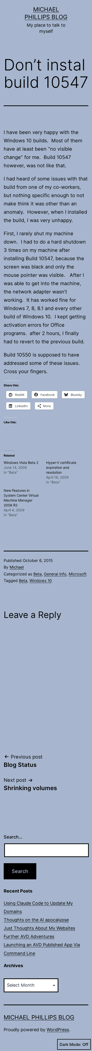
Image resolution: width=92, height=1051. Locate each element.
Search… (13, 836)
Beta (37, 573)
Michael (17, 567)
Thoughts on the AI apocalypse (36, 919)
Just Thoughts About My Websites (39, 928)
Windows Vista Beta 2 (21, 462)
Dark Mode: (70, 1044)
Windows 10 (40, 580)
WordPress (58, 1029)
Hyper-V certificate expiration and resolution (61, 467)
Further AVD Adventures (29, 936)
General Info (55, 573)
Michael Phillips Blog (39, 1017)
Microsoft (78, 573)
